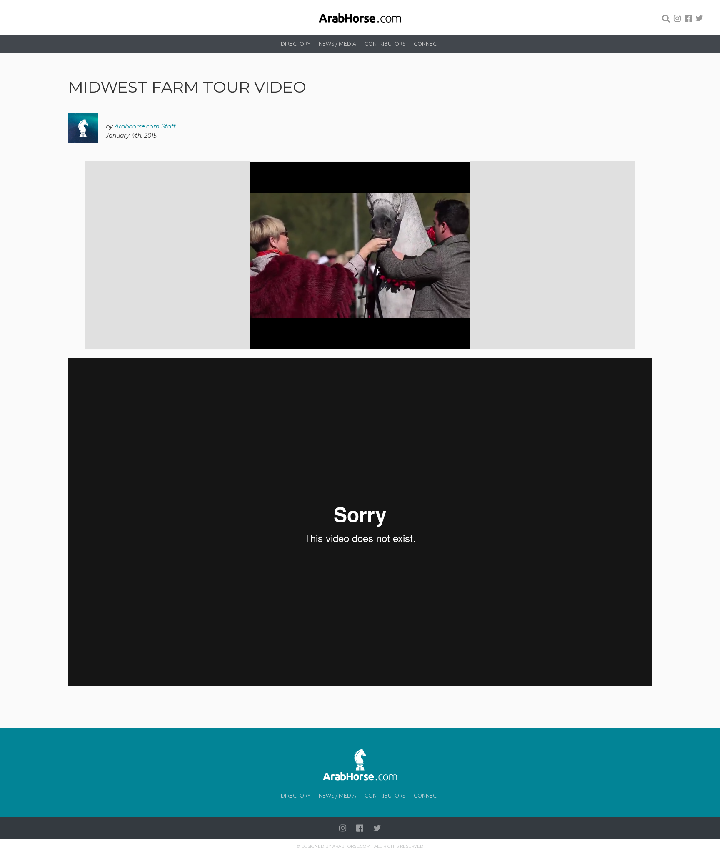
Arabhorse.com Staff (145, 126)
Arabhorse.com (351, 846)
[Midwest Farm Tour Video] (360, 255)
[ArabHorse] (360, 18)
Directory (295, 43)
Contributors (385, 43)
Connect (427, 43)
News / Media (337, 43)
